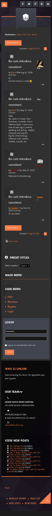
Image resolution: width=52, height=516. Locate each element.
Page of (33, 48)
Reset (7, 488)
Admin (14, 170)
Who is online (16, 369)
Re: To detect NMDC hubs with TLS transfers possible (23, 453)
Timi (13, 110)
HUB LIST (35, 498)
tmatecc (14, 208)
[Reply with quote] (11, 56)
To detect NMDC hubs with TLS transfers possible (26, 470)
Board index (13, 241)
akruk (34, 34)
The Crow (27, 34)
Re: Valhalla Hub (17, 446)
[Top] (42, 84)
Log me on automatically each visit (21, 345)
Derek (19, 34)
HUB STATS (15, 503)
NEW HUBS (30, 503)
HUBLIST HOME (17, 498)
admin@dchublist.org (14, 425)
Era (12, 72)
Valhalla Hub (15, 450)
